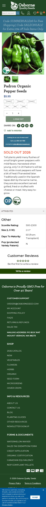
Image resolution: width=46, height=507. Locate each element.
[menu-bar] (5, 5)
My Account (14, 308)
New (9, 355)
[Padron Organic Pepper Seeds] (15, 79)
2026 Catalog (14, 351)
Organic (12, 374)
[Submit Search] (18, 13)
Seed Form (13, 379)
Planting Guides (16, 417)
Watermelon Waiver (18, 441)
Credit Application (18, 451)
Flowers (12, 365)
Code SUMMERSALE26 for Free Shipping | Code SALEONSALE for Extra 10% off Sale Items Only (23, 25)
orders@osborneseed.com (21, 144)
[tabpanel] (23, 53)
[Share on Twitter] (23, 125)
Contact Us (13, 408)
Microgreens (14, 383)
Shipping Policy (16, 313)
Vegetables (13, 360)
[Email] (31, 125)
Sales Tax (12, 327)
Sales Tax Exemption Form (22, 446)
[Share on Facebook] (18, 125)
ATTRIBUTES (7, 211)
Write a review (23, 271)
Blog (10, 412)
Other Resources (17, 422)
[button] (7, 113)
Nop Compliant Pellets (20, 465)
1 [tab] (21, 71)
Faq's (10, 318)
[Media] (40, 71)
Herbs (10, 369)
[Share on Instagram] (27, 125)
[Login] (29, 13)
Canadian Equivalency (20, 460)
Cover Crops (14, 388)
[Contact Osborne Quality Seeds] (23, 13)
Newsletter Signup (18, 426)
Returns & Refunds (18, 322)
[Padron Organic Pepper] (23, 53)
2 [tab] (25, 71)
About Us (12, 403)
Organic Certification (20, 455)
